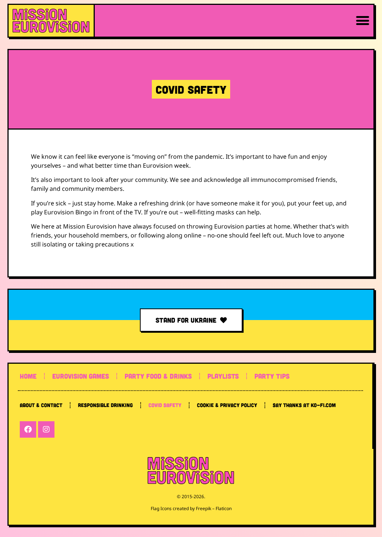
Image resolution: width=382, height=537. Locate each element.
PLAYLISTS (223, 376)
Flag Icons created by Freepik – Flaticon (191, 508)
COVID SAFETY (164, 405)
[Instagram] (46, 429)
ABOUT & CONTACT (41, 405)
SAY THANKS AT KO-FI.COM (304, 405)
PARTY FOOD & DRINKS (158, 376)
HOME (28, 376)
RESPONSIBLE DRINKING (105, 405)
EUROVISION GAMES (80, 376)
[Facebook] (28, 429)
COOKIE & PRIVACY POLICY (227, 405)
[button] (362, 20)
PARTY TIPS (271, 376)
